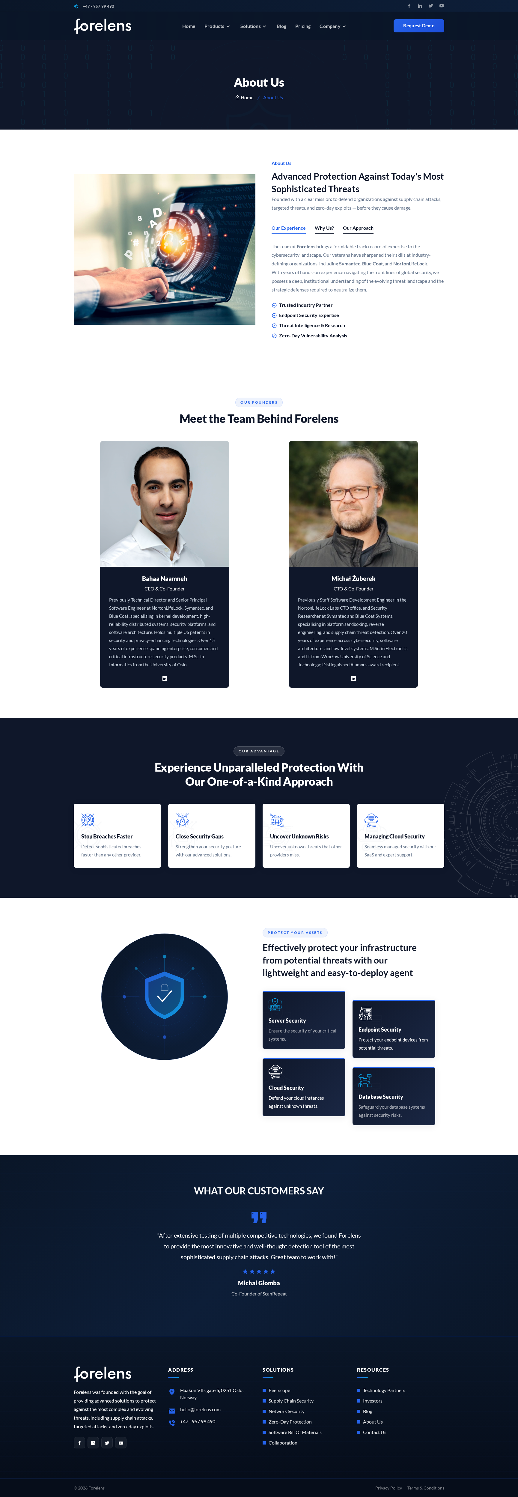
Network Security (287, 1411)
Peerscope (279, 1390)
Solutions (251, 26)
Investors (373, 1400)
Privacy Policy (388, 1487)
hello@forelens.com (200, 1409)
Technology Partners (384, 1390)
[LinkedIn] (165, 677)
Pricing (303, 26)
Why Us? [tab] (324, 228)
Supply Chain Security (291, 1400)
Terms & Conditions (425, 1487)
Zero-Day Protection (290, 1421)
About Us (373, 1421)
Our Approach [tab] (358, 228)
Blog (281, 26)
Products (214, 26)
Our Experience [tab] (289, 228)
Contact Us (374, 1432)
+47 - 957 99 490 (98, 6)
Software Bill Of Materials (295, 1432)
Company (330, 26)
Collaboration (283, 1442)
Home (188, 26)
